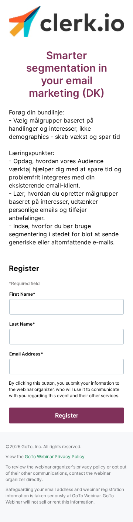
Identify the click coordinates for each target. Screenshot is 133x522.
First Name (21, 294)
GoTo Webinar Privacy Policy (55, 456)
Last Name (21, 324)
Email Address (25, 354)
